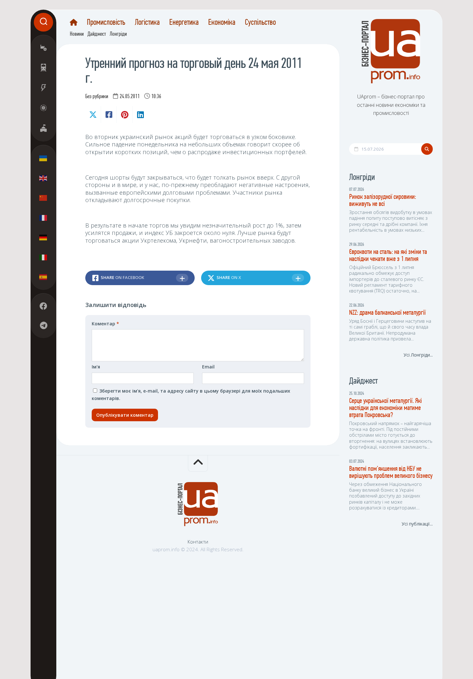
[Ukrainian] (43, 158)
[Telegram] (43, 325)
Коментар (105, 324)
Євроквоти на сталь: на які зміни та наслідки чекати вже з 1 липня (388, 255)
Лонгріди (118, 34)
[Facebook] (43, 306)
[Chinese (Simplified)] (43, 198)
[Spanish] (43, 277)
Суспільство (260, 23)
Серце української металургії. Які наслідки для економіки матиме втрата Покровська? (385, 408)
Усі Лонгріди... (418, 355)
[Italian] (43, 257)
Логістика (147, 23)
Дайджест (97, 34)
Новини (77, 34)
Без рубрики (96, 97)
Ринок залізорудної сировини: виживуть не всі (382, 200)
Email (208, 367)
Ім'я (96, 367)
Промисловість (106, 23)
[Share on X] (93, 114)
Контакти (198, 541)
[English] (43, 178)
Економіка (221, 23)
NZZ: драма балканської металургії (387, 313)
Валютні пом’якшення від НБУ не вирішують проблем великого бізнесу (390, 472)
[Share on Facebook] (108, 114)
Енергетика (184, 23)
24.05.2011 (130, 97)
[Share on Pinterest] (124, 114)
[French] (43, 218)
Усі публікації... (417, 524)
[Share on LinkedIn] (140, 114)
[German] (43, 237)
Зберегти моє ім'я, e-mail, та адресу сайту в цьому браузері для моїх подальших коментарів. (191, 395)
